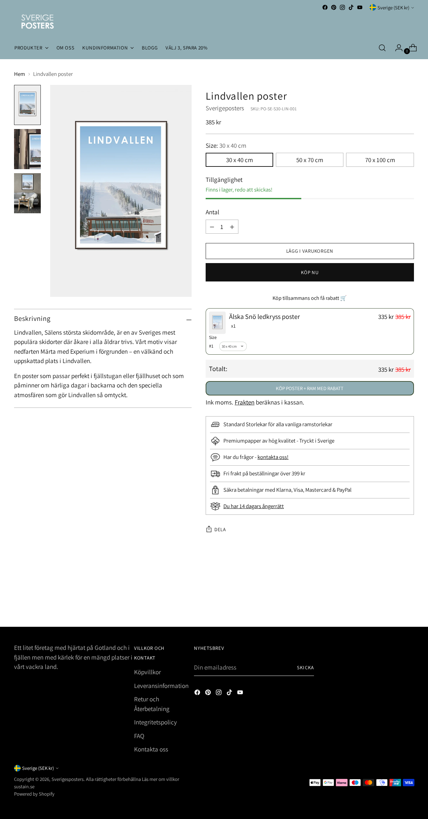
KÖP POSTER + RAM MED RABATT (309, 388)
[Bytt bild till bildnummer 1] (27, 105)
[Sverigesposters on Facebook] (325, 7)
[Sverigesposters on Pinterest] (334, 7)
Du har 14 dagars (242, 506)
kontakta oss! (273, 457)
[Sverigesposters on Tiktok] (351, 7)
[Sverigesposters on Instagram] (342, 7)
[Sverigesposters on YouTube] (360, 7)
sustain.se (24, 786)
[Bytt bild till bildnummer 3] (27, 193)
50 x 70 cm (309, 160)
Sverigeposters (225, 108)
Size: (226, 145)
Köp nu (309, 272)
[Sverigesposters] (37, 21)
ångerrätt (273, 506)
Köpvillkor (147, 672)
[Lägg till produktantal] (212, 226)
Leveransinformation (161, 686)
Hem (19, 74)
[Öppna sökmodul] (382, 47)
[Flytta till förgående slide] (393, 604)
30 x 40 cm (239, 160)
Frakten (244, 402)
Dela (220, 529)
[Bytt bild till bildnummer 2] (27, 149)
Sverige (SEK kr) (393, 7)
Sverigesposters (67, 779)
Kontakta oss (151, 749)
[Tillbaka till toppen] (408, 603)
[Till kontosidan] (396, 47)
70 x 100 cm (380, 160)
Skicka (305, 667)
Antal (212, 212)
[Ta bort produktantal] (232, 226)
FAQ (139, 736)
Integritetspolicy (155, 722)
